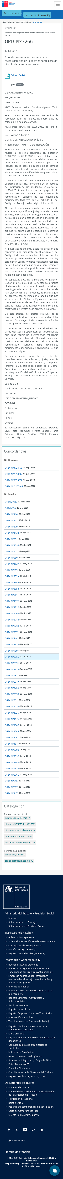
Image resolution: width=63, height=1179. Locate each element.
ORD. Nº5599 (12, 576)
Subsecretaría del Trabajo (22, 922)
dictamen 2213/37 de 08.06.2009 (20, 842)
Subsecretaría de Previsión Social (26, 926)
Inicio (4, 21)
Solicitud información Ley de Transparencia (31, 941)
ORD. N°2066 (12, 774)
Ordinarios (37, 21)
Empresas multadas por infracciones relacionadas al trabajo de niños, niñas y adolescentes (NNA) (30, 979)
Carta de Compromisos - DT (23, 1110)
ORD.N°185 (11, 501)
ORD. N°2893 (12, 756)
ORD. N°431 (11, 675)
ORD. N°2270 (12, 551)
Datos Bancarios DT (18, 1064)
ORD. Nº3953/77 (13, 480)
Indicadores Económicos (21, 1052)
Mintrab (12, 918)
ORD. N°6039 (12, 706)
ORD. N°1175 (12, 718)
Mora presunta (16, 1033)
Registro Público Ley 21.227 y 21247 (27, 1076)
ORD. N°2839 (12, 694)
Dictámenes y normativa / (19, 21)
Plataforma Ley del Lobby (22, 949)
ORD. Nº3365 (12, 731)
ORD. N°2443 (12, 768)
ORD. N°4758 (12, 687)
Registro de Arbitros (19, 1009)
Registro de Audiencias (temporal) (26, 953)
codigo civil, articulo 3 (15, 854)
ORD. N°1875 (12, 601)
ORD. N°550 (11, 557)
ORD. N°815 (11, 780)
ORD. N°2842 (12, 762)
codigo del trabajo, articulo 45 (19, 860)
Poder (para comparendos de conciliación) (31, 1106)
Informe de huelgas (19, 986)
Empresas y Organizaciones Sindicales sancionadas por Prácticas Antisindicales (30, 970)
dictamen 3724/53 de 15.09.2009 (20, 824)
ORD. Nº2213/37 (13, 473)
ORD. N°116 (11, 514)
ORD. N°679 (11, 526)
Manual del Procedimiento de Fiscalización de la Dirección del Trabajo (31, 1093)
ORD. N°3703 (12, 749)
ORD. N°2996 (12, 663)
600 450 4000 (13, 1158)
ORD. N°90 (10, 539)
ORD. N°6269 (12, 613)
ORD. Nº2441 (12, 737)
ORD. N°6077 (12, 681)
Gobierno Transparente (21, 937)
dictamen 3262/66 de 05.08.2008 (20, 830)
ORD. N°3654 (12, 582)
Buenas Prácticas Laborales (23, 964)
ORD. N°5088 (12, 619)
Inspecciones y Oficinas (16, 1163)
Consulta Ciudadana (19, 1068)
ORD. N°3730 (12, 625)
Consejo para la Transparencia (25, 945)
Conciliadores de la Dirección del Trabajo (30, 1072)
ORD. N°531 (11, 700)
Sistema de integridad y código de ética (29, 1060)
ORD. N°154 (11, 743)
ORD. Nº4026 (12, 712)
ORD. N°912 (11, 520)
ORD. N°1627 (12, 563)
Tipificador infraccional (20, 1098)
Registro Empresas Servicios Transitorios (30, 1013)
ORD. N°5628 (12, 644)
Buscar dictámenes (36, 15)
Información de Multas (20, 1017)
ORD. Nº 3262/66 (14, 486)
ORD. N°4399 (12, 650)
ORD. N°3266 (18, 74)
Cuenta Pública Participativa (23, 1114)
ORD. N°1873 (12, 669)
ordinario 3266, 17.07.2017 (17, 818)
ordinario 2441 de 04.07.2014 (18, 836)
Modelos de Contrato (19, 1087)
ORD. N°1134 (12, 532)
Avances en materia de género (24, 1056)
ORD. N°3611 (12, 594)
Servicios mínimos (18, 1005)
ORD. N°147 (11, 793)
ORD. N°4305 (12, 725)
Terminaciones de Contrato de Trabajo (29, 1021)
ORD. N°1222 (12, 607)
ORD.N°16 (10, 508)
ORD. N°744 (11, 638)
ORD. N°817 (11, 787)
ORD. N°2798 (12, 545)
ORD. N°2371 (12, 632)
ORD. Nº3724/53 (13, 467)
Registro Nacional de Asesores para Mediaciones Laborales (27, 1028)
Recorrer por (11, 13)
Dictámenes (11, 460)
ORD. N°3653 (12, 588)
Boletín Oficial (15, 1102)
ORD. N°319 (11, 570)
